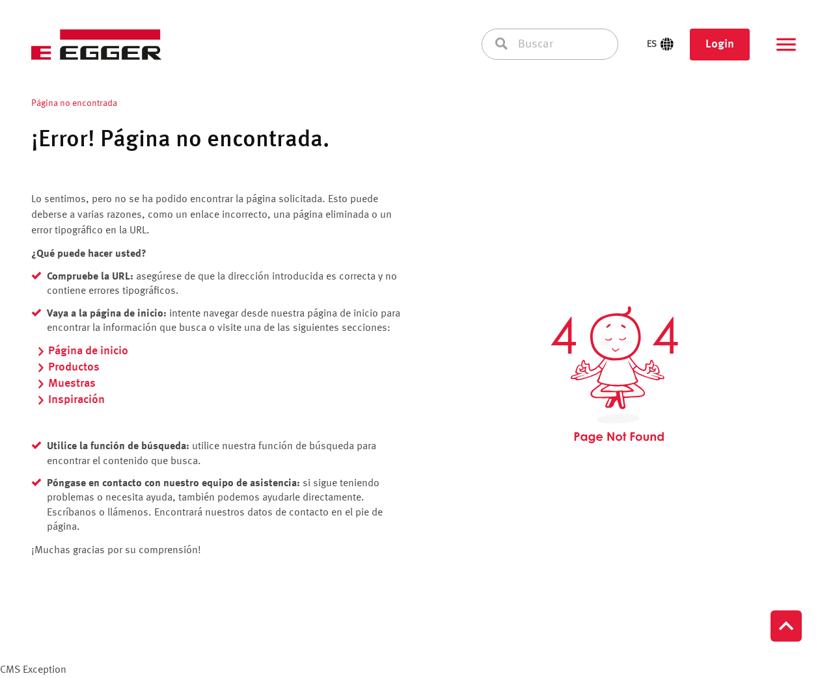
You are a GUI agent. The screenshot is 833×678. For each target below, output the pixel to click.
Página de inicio (88, 351)
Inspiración (76, 400)
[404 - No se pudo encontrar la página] (614, 375)
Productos (74, 367)
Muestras (72, 383)
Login (719, 44)
